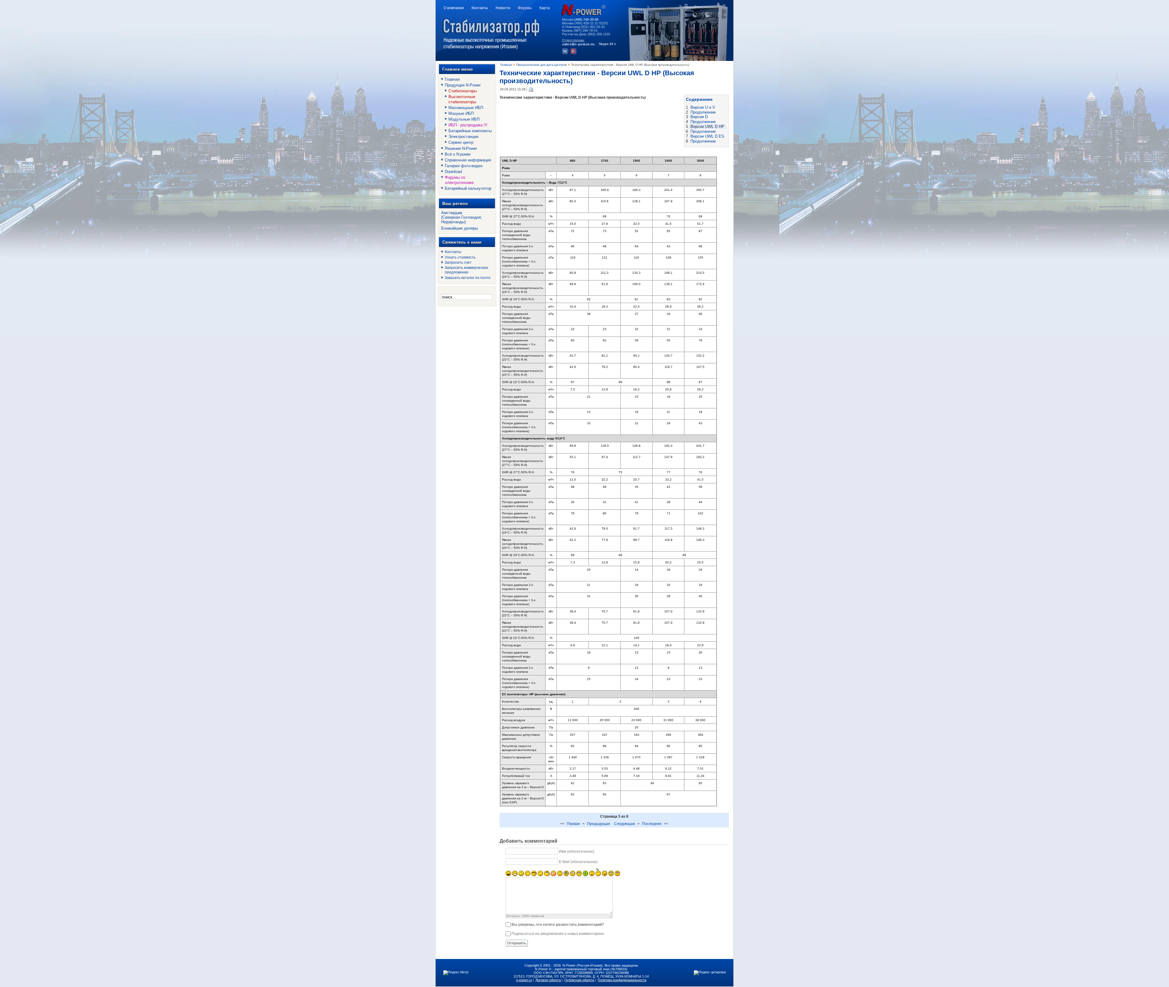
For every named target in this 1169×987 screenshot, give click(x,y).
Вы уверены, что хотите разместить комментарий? (557, 924)
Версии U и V (702, 107)
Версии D (699, 117)
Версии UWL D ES (707, 136)
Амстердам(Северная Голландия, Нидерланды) (461, 217)
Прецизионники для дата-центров (541, 64)
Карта (544, 8)
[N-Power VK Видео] (574, 53)
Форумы (525, 8)
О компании (454, 8)
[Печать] (531, 89)
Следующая (624, 824)
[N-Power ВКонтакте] (566, 53)
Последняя (652, 824)
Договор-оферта (548, 980)
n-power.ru (524, 980)
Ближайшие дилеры (459, 228)
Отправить (516, 943)
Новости (503, 8)
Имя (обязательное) (576, 851)
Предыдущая (598, 824)
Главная (506, 64)
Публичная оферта (579, 980)
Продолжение (703, 112)
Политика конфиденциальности (622, 980)
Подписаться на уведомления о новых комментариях (557, 934)
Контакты (480, 8)
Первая (573, 824)
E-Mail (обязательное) (578, 862)
